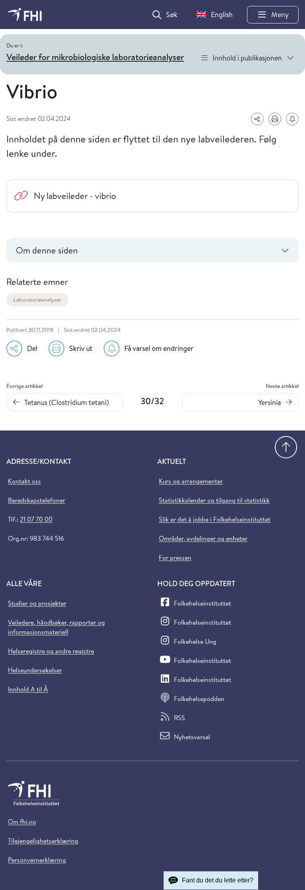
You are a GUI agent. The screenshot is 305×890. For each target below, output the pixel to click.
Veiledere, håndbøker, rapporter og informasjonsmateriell (56, 627)
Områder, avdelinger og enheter (203, 538)
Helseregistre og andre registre (51, 651)
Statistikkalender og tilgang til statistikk (214, 500)
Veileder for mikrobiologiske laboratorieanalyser (95, 57)
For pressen (175, 557)
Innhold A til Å (28, 689)
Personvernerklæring (37, 859)
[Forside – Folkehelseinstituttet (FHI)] (25, 14)
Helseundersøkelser (35, 670)
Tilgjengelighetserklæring (43, 840)
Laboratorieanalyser (37, 300)
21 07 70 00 (36, 519)
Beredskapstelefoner (36, 500)
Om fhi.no (22, 821)
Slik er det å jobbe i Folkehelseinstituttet (214, 519)
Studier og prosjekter (37, 603)
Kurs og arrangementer (191, 481)
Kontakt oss (24, 481)
